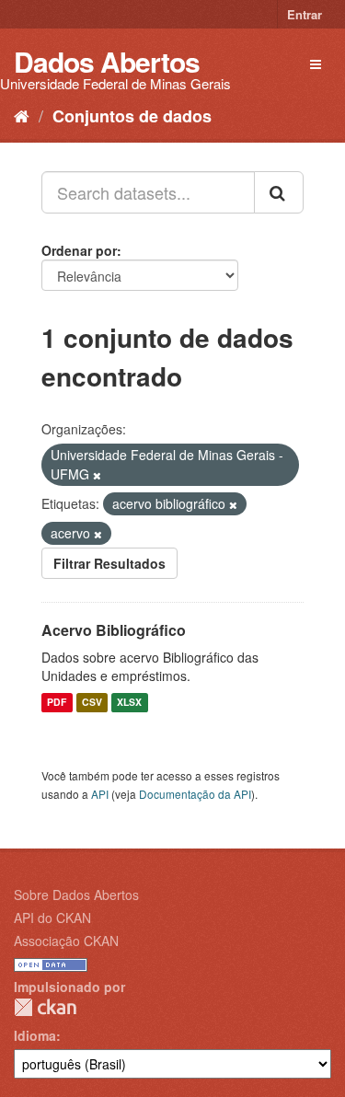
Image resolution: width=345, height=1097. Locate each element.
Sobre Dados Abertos (76, 894)
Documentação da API (195, 794)
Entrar (304, 14)
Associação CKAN (66, 940)
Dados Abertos (107, 61)
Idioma (35, 1035)
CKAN (45, 1007)
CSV (92, 703)
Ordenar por (79, 250)
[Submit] (279, 192)
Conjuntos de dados (132, 116)
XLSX (129, 703)
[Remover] (97, 475)
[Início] (21, 115)
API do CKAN (52, 917)
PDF (56, 703)
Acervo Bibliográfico (113, 630)
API (100, 794)
